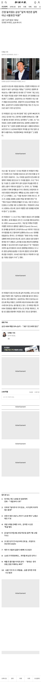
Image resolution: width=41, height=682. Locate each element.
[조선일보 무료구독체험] (20, 349)
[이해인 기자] (4, 334)
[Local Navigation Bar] (2, 2)
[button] (2, 2)
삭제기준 (36, 392)
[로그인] (39, 2)
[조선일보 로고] (20, 2)
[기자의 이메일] (9, 339)
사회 (28, 678)
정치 (12, 678)
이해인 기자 (5, 52)
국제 (20, 678)
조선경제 (36, 678)
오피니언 (4, 678)
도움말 (31, 392)
